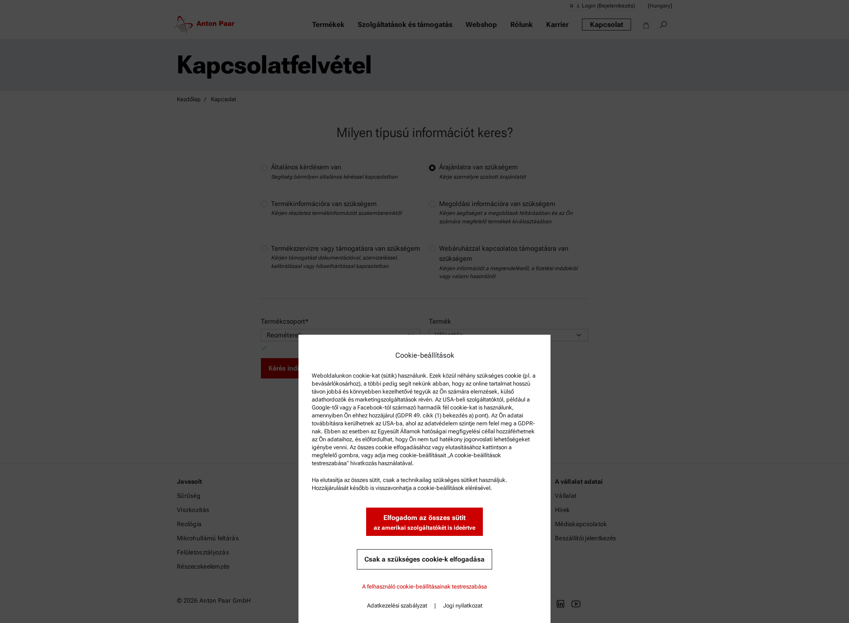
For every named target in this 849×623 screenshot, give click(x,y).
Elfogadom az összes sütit (424, 522)
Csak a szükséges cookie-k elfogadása (424, 559)
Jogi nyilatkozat (462, 605)
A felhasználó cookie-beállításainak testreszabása (424, 586)
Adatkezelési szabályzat (397, 605)
